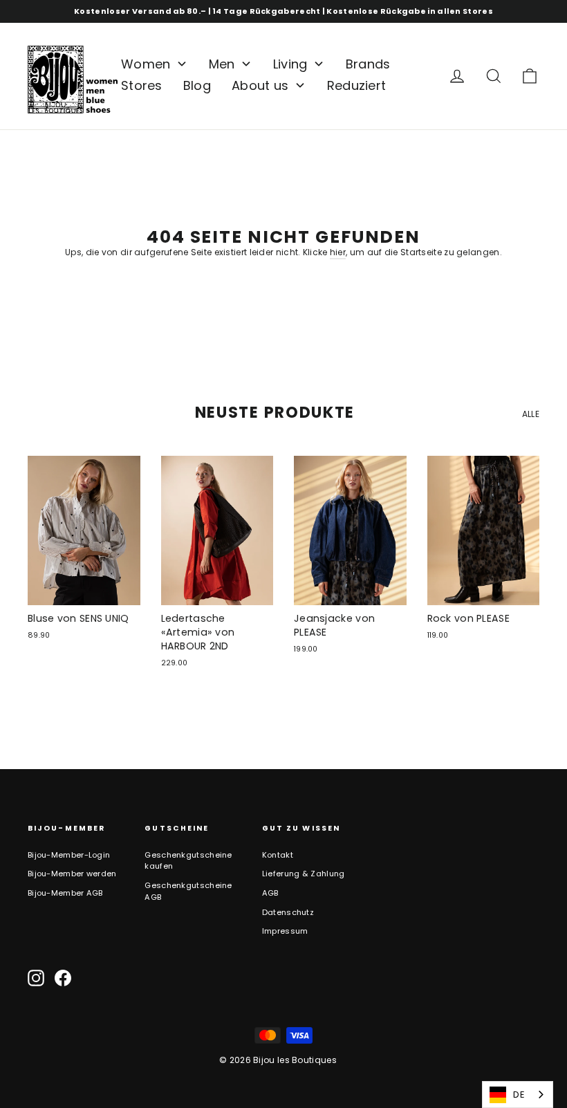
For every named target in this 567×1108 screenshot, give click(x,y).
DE (519, 1094)
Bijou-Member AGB (65, 892)
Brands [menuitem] (368, 64)
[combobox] (517, 1094)
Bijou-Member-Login (69, 854)
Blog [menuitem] (197, 85)
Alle (530, 414)
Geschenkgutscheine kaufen (188, 860)
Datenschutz (288, 912)
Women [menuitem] (146, 64)
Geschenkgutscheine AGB (188, 891)
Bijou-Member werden (72, 873)
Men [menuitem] (222, 64)
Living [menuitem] (290, 64)
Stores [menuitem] (141, 85)
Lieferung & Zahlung (303, 873)
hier (338, 252)
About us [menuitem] (260, 85)
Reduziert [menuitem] (357, 85)
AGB (270, 892)
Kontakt (277, 854)
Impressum (285, 930)
